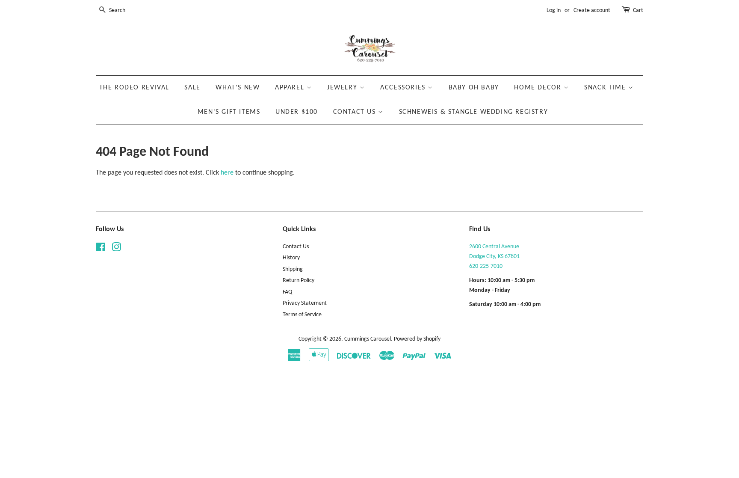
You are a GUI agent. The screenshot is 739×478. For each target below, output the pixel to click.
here (227, 172)
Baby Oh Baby (474, 87)
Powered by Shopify (417, 339)
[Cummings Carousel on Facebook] (101, 249)
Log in (554, 10)
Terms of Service (302, 315)
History (291, 258)
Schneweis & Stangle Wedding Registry (473, 112)
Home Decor (539, 87)
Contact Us (355, 112)
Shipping (293, 269)
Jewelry (343, 87)
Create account (591, 10)
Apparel (291, 87)
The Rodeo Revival (134, 87)
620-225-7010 (486, 266)
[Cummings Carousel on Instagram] (116, 249)
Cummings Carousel (367, 339)
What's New (238, 87)
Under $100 (296, 112)
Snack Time (606, 87)
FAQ (287, 292)
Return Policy (298, 280)
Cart (638, 10)
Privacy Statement (305, 303)
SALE (192, 87)
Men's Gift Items (229, 112)
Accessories (404, 87)
